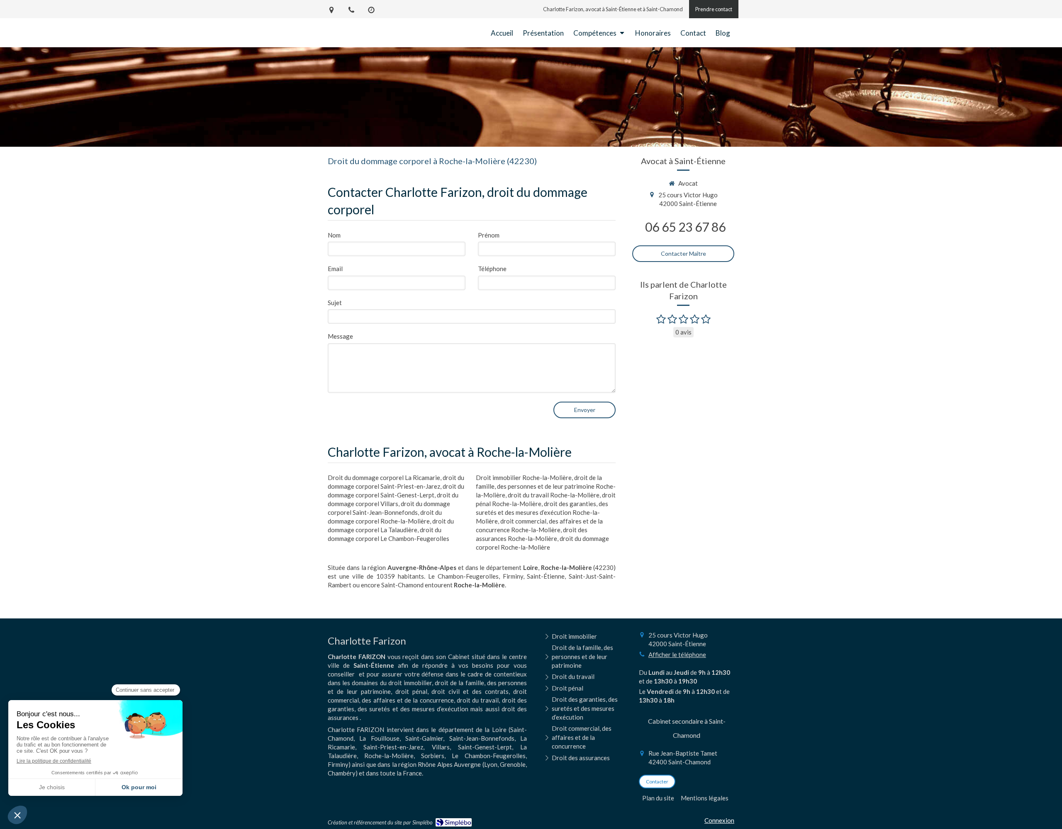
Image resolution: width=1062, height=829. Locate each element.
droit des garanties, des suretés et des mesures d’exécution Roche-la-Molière (542, 512)
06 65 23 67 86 (685, 226)
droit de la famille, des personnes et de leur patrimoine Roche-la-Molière (546, 486)
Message (340, 336)
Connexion (719, 820)
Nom (334, 235)
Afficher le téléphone (677, 654)
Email (335, 268)
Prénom (488, 235)
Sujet (335, 302)
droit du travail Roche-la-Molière (553, 495)
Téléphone (492, 268)
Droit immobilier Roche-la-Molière (524, 477)
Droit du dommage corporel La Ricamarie (384, 477)
